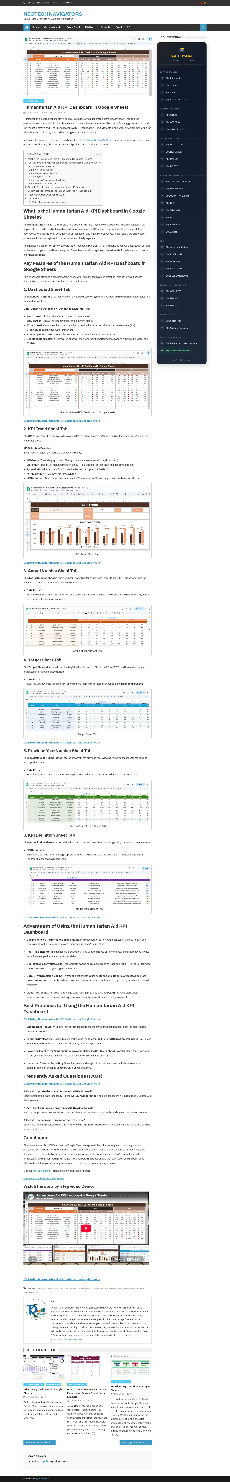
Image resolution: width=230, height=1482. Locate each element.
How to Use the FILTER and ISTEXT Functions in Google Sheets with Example (87, 1393)
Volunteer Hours (30, 1292)
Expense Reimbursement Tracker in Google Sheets (42, 1442)
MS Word (90, 27)
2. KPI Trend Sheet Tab (43, 170)
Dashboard (53, 1384)
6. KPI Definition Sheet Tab (45, 183)
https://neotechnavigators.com (66, 1339)
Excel (119, 27)
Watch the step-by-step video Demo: (49, 202)
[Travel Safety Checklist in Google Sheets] (131, 1366)
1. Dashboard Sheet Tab (43, 166)
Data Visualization (56, 1288)
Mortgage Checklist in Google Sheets (137, 1442)
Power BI (105, 27)
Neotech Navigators (52, 14)
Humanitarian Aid (100, 1288)
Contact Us (67, 3)
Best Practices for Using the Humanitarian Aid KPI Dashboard (59, 191)
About (55, 3)
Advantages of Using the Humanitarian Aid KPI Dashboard (57, 187)
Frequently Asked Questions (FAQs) (46, 194)
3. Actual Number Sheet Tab (45, 173)
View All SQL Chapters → (182, 360)
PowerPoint (73, 27)
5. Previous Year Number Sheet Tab (49, 180)
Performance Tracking (134, 1288)
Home (35, 27)
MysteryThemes (42, 1479)
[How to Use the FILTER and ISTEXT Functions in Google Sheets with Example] (87, 1368)
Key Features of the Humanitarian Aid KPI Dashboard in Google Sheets (64, 162)
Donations (71, 1288)
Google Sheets (52, 27)
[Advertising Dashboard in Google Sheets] (43, 1368)
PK (45, 112)
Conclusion (33, 198)
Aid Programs (40, 1288)
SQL (129, 27)
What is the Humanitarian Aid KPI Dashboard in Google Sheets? (60, 159)
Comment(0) (59, 112)
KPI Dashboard (116, 1288)
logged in (44, 1461)
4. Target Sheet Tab (42, 177)
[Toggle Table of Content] (96, 154)
